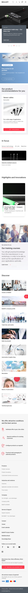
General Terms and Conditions (16, 588)
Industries (4, 483)
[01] (9, 46)
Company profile (5, 501)
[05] (19, 46)
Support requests (6, 512)
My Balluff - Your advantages (8, 516)
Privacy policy (5, 588)
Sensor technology (7, 146)
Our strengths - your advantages (9, 498)
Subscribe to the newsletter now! (14, 567)
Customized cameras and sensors (10, 475)
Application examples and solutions (10, 487)
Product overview (6, 469)
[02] (11, 46)
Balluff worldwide (6, 504)
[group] (14, 160)
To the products (15, 129)
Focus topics (5, 490)
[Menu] (25, 2)
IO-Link (17, 146)
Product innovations (6, 472)
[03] (14, 46)
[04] (16, 46)
